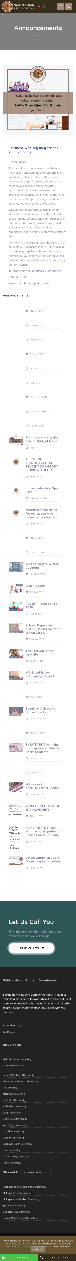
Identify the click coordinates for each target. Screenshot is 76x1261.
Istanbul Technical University (18, 1075)
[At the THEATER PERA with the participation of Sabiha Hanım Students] (16, 837)
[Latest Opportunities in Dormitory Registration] (16, 860)
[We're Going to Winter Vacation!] (16, 567)
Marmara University (14, 1094)
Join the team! (36, 585)
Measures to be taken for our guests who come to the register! (41, 513)
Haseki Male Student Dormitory (20, 1218)
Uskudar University (13, 1131)
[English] (43, 6)
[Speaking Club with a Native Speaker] (16, 711)
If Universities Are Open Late (42, 490)
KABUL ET (38, 1249)
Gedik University (12, 1162)
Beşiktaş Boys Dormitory (16, 1211)
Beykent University (13, 1137)
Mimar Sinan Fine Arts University (20, 1081)
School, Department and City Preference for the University (43, 629)
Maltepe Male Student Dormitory (21, 1199)
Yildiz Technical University (17, 1059)
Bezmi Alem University (15, 1119)
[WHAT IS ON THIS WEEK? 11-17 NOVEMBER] (16, 810)
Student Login (14, 1025)
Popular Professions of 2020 (42, 605)
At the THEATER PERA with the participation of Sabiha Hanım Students (43, 831)
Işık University (10, 1087)
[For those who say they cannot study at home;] (16, 440)
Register (12, 1032)
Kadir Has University (14, 1100)
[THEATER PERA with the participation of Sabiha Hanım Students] (16, 747)
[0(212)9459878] (68, 6)
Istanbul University (13, 1065)
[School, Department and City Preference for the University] (16, 628)
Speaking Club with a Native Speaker (40, 710)
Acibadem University (14, 1106)
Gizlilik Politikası (47, 1243)
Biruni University (12, 1112)
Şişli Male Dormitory (14, 1205)
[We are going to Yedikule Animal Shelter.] (16, 787)
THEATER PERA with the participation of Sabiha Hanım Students (42, 748)
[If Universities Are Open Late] (16, 491)
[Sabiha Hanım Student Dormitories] (18, 6)
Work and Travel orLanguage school (40, 674)
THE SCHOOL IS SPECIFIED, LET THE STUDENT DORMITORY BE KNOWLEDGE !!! (42, 464)
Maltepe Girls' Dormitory (16, 1193)
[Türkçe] (40, 6)
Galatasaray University (16, 1156)
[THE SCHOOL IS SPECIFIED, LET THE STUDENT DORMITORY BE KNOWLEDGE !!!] (16, 462)
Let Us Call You (30, 948)
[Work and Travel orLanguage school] (16, 675)
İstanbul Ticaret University (17, 1144)
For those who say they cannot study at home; (42, 439)
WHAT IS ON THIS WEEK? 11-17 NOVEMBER (43, 807)
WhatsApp (23, 1257)
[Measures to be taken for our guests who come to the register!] (16, 513)
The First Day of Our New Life (40, 652)
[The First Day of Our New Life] (16, 653)
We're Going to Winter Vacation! (42, 565)
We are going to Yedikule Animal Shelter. (43, 786)
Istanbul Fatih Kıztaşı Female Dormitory (24, 1186)
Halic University (11, 1150)
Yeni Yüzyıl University (14, 1125)
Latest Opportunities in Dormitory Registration (43, 859)
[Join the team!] (16, 588)
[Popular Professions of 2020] (16, 606)
